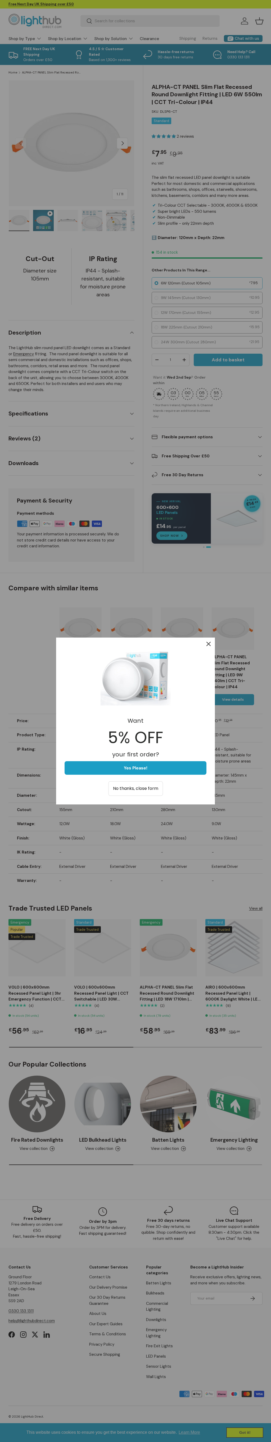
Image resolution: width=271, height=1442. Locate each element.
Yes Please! (135, 768)
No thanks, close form (135, 788)
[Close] (208, 644)
